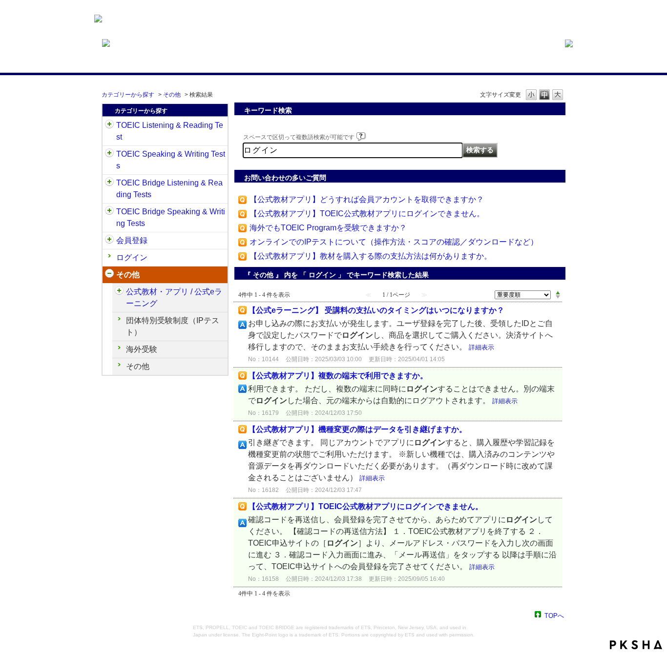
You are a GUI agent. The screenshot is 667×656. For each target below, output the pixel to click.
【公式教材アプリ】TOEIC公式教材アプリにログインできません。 (367, 213)
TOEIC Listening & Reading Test (169, 131)
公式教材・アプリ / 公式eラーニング (174, 297)
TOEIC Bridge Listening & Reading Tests (169, 189)
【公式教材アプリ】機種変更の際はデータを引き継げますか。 (357, 429)
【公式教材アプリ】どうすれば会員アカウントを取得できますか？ (367, 199)
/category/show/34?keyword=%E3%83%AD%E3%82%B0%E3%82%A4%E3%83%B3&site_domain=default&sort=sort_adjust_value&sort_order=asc (109, 212)
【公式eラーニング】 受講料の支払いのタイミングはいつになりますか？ (376, 310)
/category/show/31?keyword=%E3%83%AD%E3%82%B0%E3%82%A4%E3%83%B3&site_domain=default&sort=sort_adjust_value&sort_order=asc (109, 125)
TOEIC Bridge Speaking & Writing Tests (170, 217)
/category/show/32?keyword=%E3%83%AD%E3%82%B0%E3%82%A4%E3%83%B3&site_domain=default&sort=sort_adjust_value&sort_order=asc (109, 154)
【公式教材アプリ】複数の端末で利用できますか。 (338, 375)
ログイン (131, 257)
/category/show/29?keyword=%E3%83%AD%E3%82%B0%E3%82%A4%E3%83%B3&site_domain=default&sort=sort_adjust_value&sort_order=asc (109, 240)
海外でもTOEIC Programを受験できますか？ (328, 228)
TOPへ (554, 615)
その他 (172, 94)
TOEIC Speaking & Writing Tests (170, 160)
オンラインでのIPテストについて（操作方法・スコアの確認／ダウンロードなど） (394, 242)
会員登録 (131, 240)
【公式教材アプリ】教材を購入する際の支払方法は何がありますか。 (371, 256)
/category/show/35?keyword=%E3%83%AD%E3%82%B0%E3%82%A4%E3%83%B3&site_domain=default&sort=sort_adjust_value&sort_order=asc (109, 275)
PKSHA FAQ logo (636, 644)
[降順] (558, 297)
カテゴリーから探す (128, 94)
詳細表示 (481, 347)
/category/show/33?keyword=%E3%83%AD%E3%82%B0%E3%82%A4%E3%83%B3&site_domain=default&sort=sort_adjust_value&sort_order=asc (109, 183)
